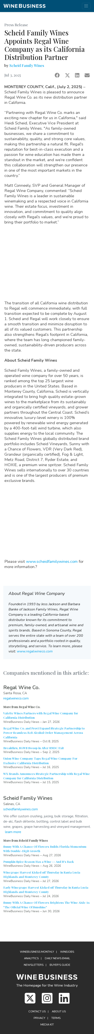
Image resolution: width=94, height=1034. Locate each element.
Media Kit (47, 1025)
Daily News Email (57, 958)
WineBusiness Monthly (37, 952)
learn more (13, 832)
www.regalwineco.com (35, 651)
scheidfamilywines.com (20, 809)
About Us (59, 1011)
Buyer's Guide (60, 965)
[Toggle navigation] (86, 6)
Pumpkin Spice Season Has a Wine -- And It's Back (38, 861)
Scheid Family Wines (26, 65)
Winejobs (67, 952)
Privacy (39, 1018)
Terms (56, 1018)
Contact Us (37, 1011)
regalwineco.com (16, 698)
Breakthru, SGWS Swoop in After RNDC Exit (33, 748)
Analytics (31, 958)
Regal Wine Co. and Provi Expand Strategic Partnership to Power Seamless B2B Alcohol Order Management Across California (44, 732)
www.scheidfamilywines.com (52, 561)
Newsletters (34, 965)
